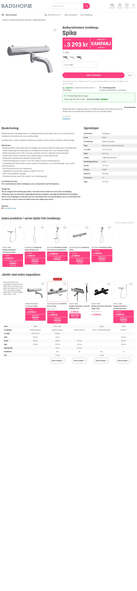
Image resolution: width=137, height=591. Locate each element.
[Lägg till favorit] (55, 30)
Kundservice (112, 7)
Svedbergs (66, 119)
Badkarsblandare (39, 20)
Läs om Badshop (86, 15)
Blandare (28, 20)
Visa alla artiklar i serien (124, 223)
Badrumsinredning (16, 20)
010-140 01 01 (53, 15)
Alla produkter (11, 15)
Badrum (6, 20)
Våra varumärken (70, 15)
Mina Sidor (119, 7)
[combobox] (80, 65)
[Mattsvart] (79, 57)
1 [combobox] (129, 75)
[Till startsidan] (17, 6)
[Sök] (86, 6)
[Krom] (72, 57)
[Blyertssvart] (65, 57)
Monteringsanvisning (9, 208)
